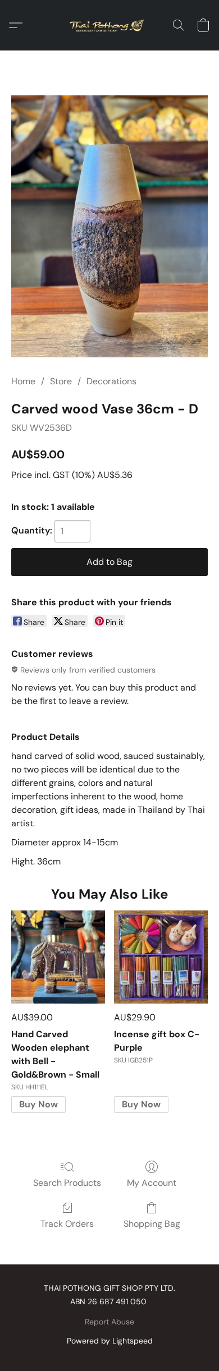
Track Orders (67, 1224)
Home (23, 381)
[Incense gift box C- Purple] (161, 957)
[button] (109, 25)
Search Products (67, 1183)
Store (61, 381)
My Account (151, 1183)
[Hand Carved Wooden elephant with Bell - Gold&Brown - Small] (58, 957)
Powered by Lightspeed (110, 1341)
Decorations (111, 381)
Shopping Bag (152, 1224)
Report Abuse (109, 1322)
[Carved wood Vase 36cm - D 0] (109, 226)
